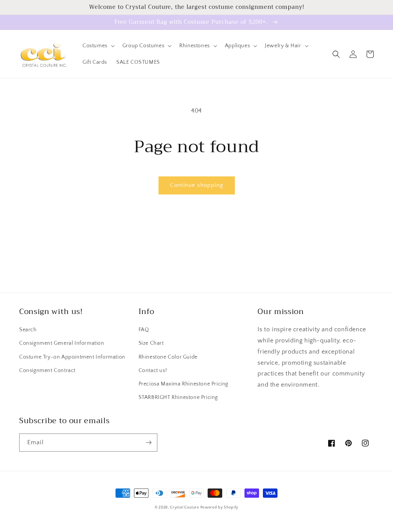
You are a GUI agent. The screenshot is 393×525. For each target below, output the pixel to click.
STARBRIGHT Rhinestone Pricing (178, 397)
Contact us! (153, 370)
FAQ (144, 330)
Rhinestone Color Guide (168, 357)
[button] (98, 46)
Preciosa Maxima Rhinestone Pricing (183, 384)
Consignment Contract (47, 370)
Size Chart (151, 343)
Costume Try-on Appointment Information (72, 357)
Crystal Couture (185, 507)
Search (28, 330)
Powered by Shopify (219, 507)
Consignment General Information (61, 343)
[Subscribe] (148, 443)
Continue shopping (196, 185)
